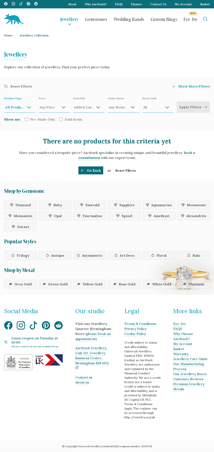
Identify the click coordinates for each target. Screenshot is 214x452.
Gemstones (96, 18)
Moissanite (23, 216)
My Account (183, 4)
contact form (50, 346)
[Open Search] (205, 19)
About (72, 4)
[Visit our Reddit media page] (36, 4)
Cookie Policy (135, 334)
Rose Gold (127, 284)
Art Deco (127, 255)
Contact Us (158, 4)
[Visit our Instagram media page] (13, 4)
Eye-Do (190, 18)
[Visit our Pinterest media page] (28, 4)
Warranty (181, 354)
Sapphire (127, 205)
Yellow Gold (92, 284)
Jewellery (69, 18)
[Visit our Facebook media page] (6, 4)
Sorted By (79, 98)
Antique (57, 255)
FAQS (119, 4)
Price (42, 98)
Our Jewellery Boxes (190, 374)
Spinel (127, 216)
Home (8, 35)
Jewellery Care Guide (190, 359)
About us (82, 382)
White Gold (161, 284)
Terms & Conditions (140, 324)
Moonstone (196, 205)
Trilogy (23, 255)
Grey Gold (23, 284)
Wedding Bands (128, 18)
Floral (162, 255)
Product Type (13, 98)
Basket (205, 4)
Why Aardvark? (96, 4)
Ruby (58, 205)
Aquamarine (161, 205)
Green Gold (58, 284)
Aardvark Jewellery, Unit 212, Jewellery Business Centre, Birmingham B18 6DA (92, 355)
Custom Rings (163, 18)
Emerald (92, 205)
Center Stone (116, 98)
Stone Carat (149, 98)
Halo (196, 255)
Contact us (83, 377)
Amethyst (161, 216)
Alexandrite (196, 216)
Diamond (23, 205)
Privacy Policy (135, 329)
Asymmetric (92, 255)
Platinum (196, 284)
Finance (136, 4)
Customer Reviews (188, 379)
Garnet (23, 227)
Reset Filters (125, 170)
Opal (58, 216)
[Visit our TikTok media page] (21, 4)
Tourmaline (92, 216)
